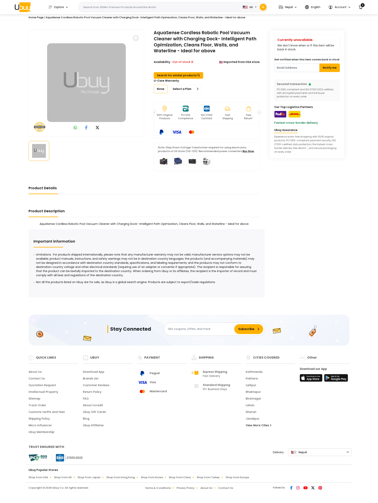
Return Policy (92, 392)
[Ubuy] (23, 7)
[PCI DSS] (38, 457)
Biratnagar (253, 399)
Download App (93, 372)
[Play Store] (336, 379)
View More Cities (258, 425)
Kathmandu (254, 372)
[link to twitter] (97, 128)
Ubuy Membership (41, 432)
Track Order (37, 405)
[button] (288, 7)
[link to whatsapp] (75, 128)
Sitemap (34, 399)
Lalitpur (251, 385)
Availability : (162, 62)
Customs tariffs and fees (47, 412)
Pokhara (252, 378)
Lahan (250, 405)
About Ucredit (93, 405)
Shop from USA (38, 477)
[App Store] (311, 379)
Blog (86, 419)
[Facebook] (292, 488)
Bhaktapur (253, 392)
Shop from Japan (89, 477)
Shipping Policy (39, 419)
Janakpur (252, 419)
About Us (35, 372)
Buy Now (248, 151)
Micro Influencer (40, 425)
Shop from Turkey (208, 477)
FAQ (86, 399)
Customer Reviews (96, 385)
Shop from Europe (237, 477)
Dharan (251, 412)
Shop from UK (63, 477)
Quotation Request (42, 385)
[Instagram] (298, 488)
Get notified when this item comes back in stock (307, 59)
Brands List (90, 378)
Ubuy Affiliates (93, 425)
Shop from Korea (152, 477)
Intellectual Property (43, 392)
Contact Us (37, 378)
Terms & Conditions (158, 488)
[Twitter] (313, 488)
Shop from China (180, 477)
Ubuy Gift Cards (94, 412)
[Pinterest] (320, 488)
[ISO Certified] (67, 458)
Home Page (36, 17)
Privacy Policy (186, 488)
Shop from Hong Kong (120, 477)
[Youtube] (306, 488)
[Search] (263, 7)
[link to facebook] (86, 128)
